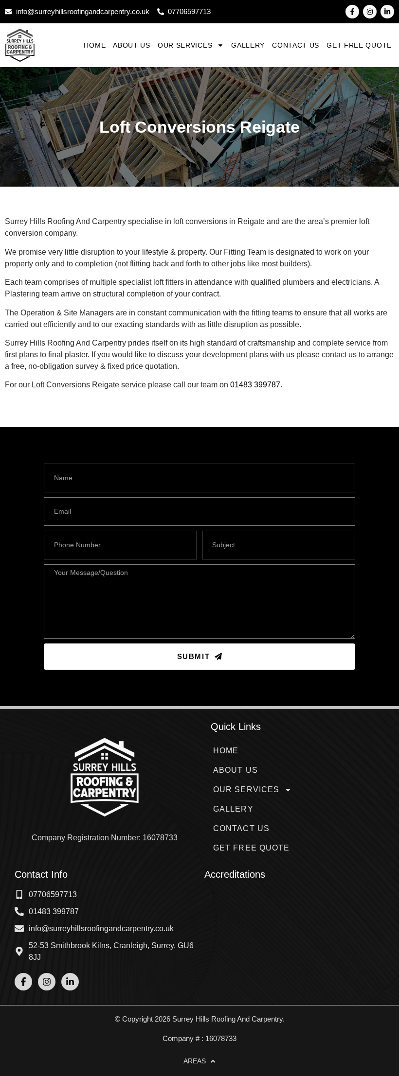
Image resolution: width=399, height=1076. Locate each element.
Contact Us (295, 45)
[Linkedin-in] (387, 11)
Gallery (248, 45)
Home (95, 45)
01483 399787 (255, 385)
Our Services (185, 45)
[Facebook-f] (352, 11)
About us (131, 45)
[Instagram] (370, 11)
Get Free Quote (359, 45)
